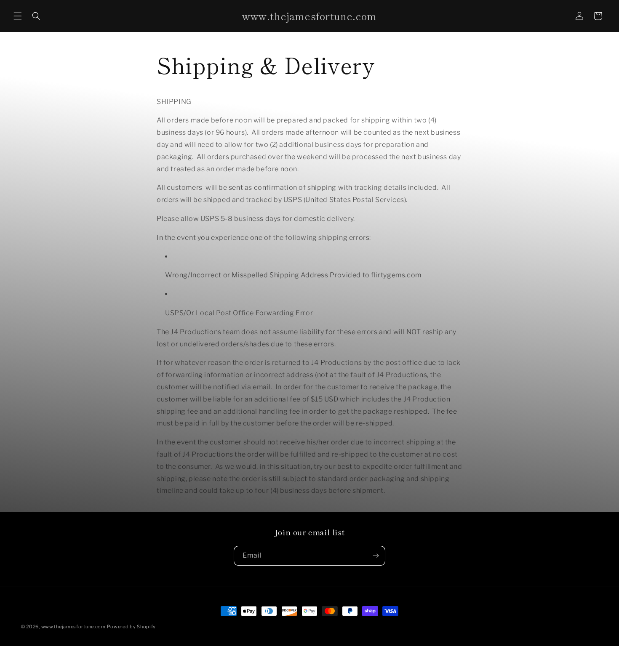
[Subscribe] (375, 556)
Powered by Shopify (131, 627)
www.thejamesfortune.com (73, 627)
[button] (17, 16)
